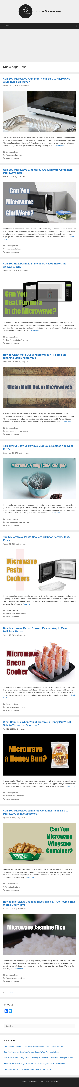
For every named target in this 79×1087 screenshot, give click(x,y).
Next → (13, 993)
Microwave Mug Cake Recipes (17, 522)
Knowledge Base (11, 152)
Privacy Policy (44, 1081)
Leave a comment (12, 158)
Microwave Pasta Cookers (15, 614)
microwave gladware (13, 249)
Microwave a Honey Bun (14, 796)
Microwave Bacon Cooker (15, 707)
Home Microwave (48, 11)
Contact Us (33, 1081)
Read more (60, 146)
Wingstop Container (13, 887)
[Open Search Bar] (76, 26)
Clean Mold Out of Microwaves (17, 431)
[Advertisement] (39, 44)
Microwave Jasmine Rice (15, 978)
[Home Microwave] (25, 11)
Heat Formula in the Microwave (17, 340)
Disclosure (54, 1081)
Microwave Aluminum (13, 155)
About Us (24, 1081)
